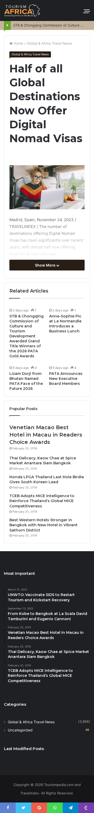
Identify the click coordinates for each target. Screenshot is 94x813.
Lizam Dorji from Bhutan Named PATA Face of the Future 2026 (26, 381)
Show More (45, 265)
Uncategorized (20, 730)
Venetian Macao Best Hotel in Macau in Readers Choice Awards (45, 434)
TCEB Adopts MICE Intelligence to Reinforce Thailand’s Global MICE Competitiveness (41, 500)
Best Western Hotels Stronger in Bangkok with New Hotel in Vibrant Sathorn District (43, 525)
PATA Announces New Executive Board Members (66, 378)
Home (18, 43)
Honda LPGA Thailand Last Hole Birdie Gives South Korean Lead (46, 480)
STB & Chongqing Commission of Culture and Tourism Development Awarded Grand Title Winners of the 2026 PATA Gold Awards (26, 336)
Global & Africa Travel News (49, 43)
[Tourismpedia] (22, 10)
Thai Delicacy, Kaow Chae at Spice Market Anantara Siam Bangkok (42, 461)
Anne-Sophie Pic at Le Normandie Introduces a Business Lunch (65, 323)
